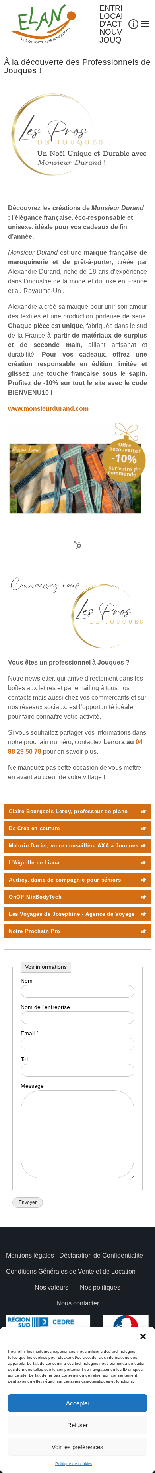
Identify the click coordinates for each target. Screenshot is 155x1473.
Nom (27, 980)
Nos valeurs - (57, 1287)
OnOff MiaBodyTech (35, 897)
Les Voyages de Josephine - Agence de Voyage (72, 914)
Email (29, 1033)
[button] (143, 1336)
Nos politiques (100, 1287)
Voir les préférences (77, 1447)
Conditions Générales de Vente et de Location (71, 1271)
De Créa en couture (34, 828)
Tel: (25, 1059)
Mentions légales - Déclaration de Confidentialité (74, 1255)
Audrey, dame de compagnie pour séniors (65, 880)
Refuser (77, 1425)
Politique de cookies (73, 1463)
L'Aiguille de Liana (34, 863)
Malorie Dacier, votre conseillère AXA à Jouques (73, 846)
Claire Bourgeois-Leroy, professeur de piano (68, 811)
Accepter (77, 1403)
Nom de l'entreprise (45, 1007)
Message (32, 1086)
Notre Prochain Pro (34, 931)
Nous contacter (77, 1303)
